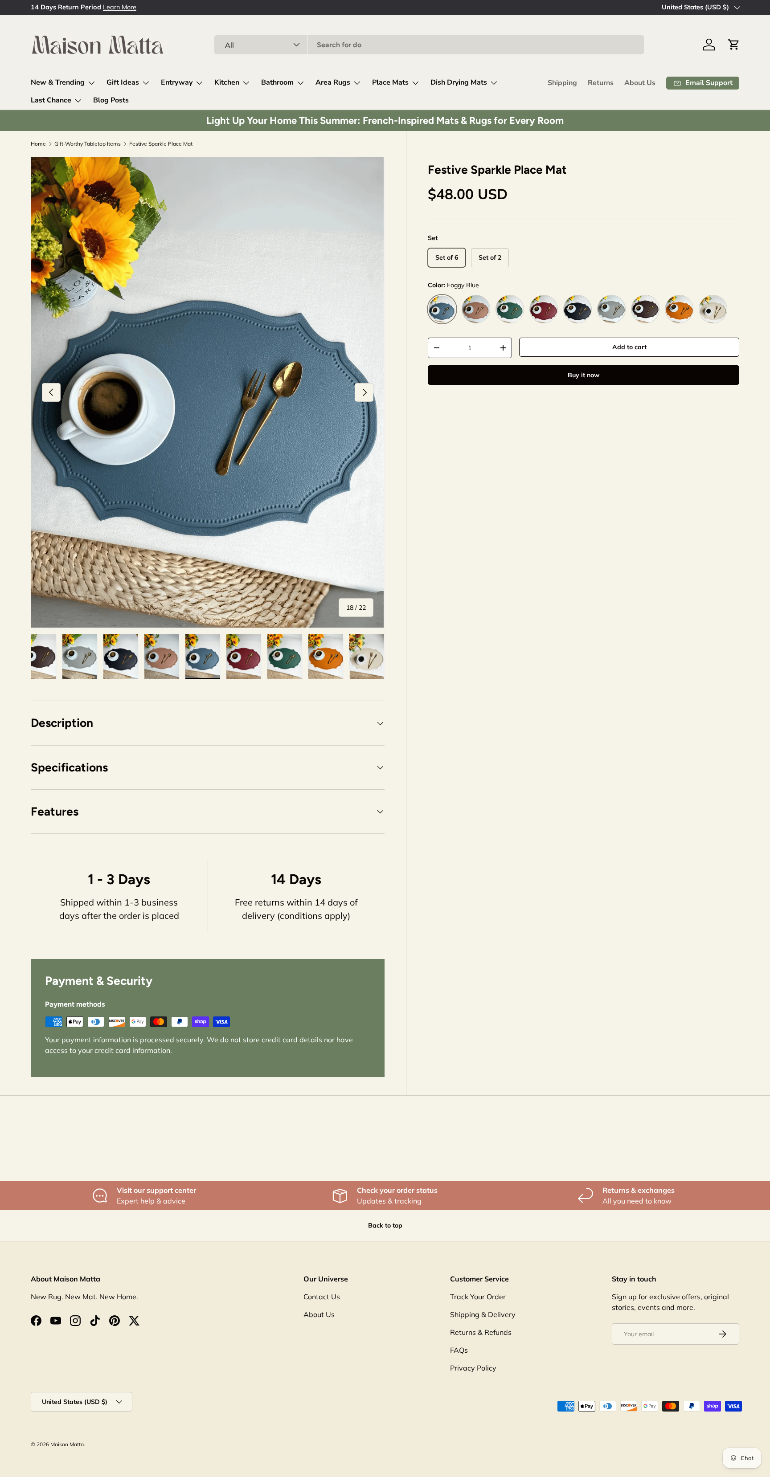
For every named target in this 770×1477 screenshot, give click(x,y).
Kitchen (226, 82)
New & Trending (58, 82)
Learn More (119, 7)
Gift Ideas (122, 82)
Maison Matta (67, 1444)
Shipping (562, 83)
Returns (601, 83)
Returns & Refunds (481, 1332)
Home (38, 144)
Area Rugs (332, 82)
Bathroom (277, 82)
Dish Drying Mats (458, 82)
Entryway (176, 82)
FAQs (459, 1350)
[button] (734, 44)
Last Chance (51, 100)
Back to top (385, 1225)
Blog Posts (111, 100)
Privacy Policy (473, 1367)
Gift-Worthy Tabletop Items (87, 144)
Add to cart (629, 347)
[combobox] (429, 44)
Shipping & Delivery (483, 1314)
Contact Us (321, 1296)
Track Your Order (478, 1296)
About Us (639, 83)
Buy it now (583, 375)
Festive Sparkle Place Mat (160, 144)
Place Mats (390, 82)
